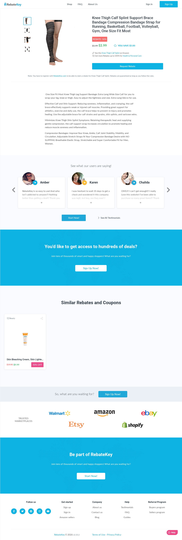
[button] (42, 318)
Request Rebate (127, 66)
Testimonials (127, 507)
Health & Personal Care (132, 56)
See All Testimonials (110, 217)
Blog (97, 517)
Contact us (97, 512)
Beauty (12, 318)
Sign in (67, 512)
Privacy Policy (114, 534)
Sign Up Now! (91, 268)
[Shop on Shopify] (132, 427)
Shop (69, 4)
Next (168, 190)
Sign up (67, 507)
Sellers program (157, 512)
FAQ (80, 4)
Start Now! (73, 217)
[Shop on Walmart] (59, 415)
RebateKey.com (59, 76)
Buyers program (157, 507)
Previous (13, 190)
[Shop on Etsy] (76, 427)
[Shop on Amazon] (104, 415)
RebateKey (59, 534)
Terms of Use (98, 534)
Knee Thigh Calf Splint (111, 53)
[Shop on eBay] (149, 415)
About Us (93, 4)
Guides (127, 517)
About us (97, 507)
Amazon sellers (67, 517)
